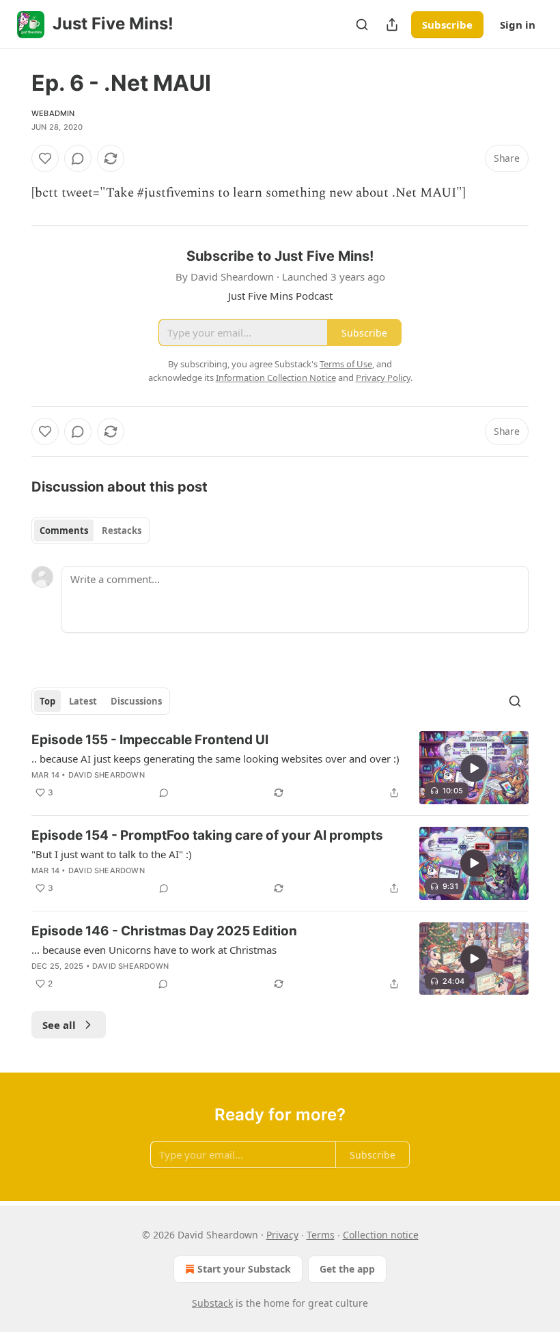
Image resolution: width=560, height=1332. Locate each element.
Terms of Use (346, 364)
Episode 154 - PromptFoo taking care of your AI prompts (207, 835)
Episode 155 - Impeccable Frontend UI (149, 740)
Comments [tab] (64, 530)
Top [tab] (47, 701)
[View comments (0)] (78, 158)
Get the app (347, 1268)
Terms (321, 1234)
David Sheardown (106, 775)
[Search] (362, 24)
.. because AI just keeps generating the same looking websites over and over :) (215, 758)
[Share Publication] (392, 24)
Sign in (517, 24)
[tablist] (90, 530)
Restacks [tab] (121, 530)
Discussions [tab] (136, 701)
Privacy (282, 1234)
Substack (212, 1302)
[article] (280, 768)
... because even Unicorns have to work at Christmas (154, 950)
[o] (474, 768)
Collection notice (381, 1234)
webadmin (53, 113)
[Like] (45, 158)
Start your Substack (244, 1268)
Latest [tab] (83, 701)
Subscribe (447, 24)
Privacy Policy (383, 377)
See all (59, 1025)
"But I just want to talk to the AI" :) (111, 854)
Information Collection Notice (276, 377)
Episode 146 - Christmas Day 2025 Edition (164, 931)
